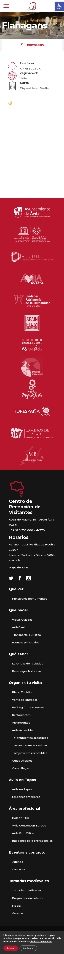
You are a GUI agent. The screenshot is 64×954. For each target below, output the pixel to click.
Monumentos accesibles (31, 737)
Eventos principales (25, 642)
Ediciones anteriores (26, 797)
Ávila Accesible (22, 730)
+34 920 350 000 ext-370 (27, 530)
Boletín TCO (20, 818)
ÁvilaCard (18, 627)
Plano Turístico (22, 692)
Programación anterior (28, 898)
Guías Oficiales (22, 760)
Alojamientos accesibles (30, 753)
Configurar (28, 948)
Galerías (17, 913)
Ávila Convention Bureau (29, 825)
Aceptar (11, 948)
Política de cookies (41, 941)
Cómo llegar (21, 768)
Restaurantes (21, 715)
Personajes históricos (26, 671)
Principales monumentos (29, 598)
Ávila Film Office (23, 833)
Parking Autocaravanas (28, 707)
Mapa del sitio (18, 567)
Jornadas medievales (27, 890)
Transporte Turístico (26, 635)
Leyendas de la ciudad (27, 663)
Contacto (18, 869)
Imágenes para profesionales (32, 840)
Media (16, 905)
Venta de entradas (25, 699)
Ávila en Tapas (22, 789)
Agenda (17, 861)
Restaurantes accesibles (31, 745)
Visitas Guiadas (22, 619)
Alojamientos (21, 722)
